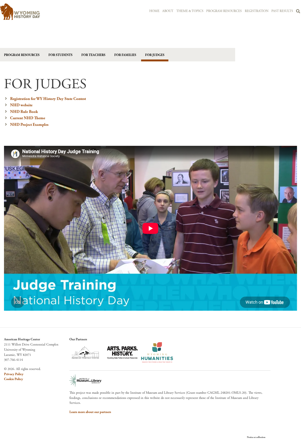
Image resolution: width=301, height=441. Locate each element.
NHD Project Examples (29, 124)
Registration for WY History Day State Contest (48, 98)
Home (154, 11)
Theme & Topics (189, 11)
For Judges (154, 55)
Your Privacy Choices (279, 437)
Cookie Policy (13, 379)
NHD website (21, 105)
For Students (60, 55)
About (167, 11)
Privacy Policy (14, 374)
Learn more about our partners (90, 412)
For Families (125, 55)
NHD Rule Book (24, 111)
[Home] (46, 11)
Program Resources (224, 11)
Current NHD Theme (27, 118)
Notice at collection (256, 437)
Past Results (282, 11)
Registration (257, 11)
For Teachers (93, 55)
